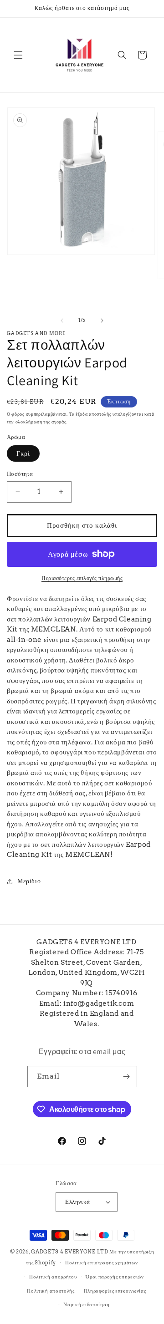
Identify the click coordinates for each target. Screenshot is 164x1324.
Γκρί (23, 453)
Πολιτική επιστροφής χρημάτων (101, 1262)
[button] (18, 55)
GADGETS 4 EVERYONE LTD (69, 1251)
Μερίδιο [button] (29, 881)
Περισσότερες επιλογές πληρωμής (82, 578)
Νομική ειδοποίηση (86, 1304)
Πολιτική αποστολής (51, 1291)
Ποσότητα (20, 473)
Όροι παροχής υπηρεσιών (115, 1276)
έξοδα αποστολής (94, 414)
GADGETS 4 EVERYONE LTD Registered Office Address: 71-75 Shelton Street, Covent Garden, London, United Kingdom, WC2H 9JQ (86, 962)
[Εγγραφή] (127, 1076)
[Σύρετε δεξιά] (102, 321)
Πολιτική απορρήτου (53, 1276)
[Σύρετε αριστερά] (62, 321)
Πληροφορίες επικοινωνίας (115, 1291)
